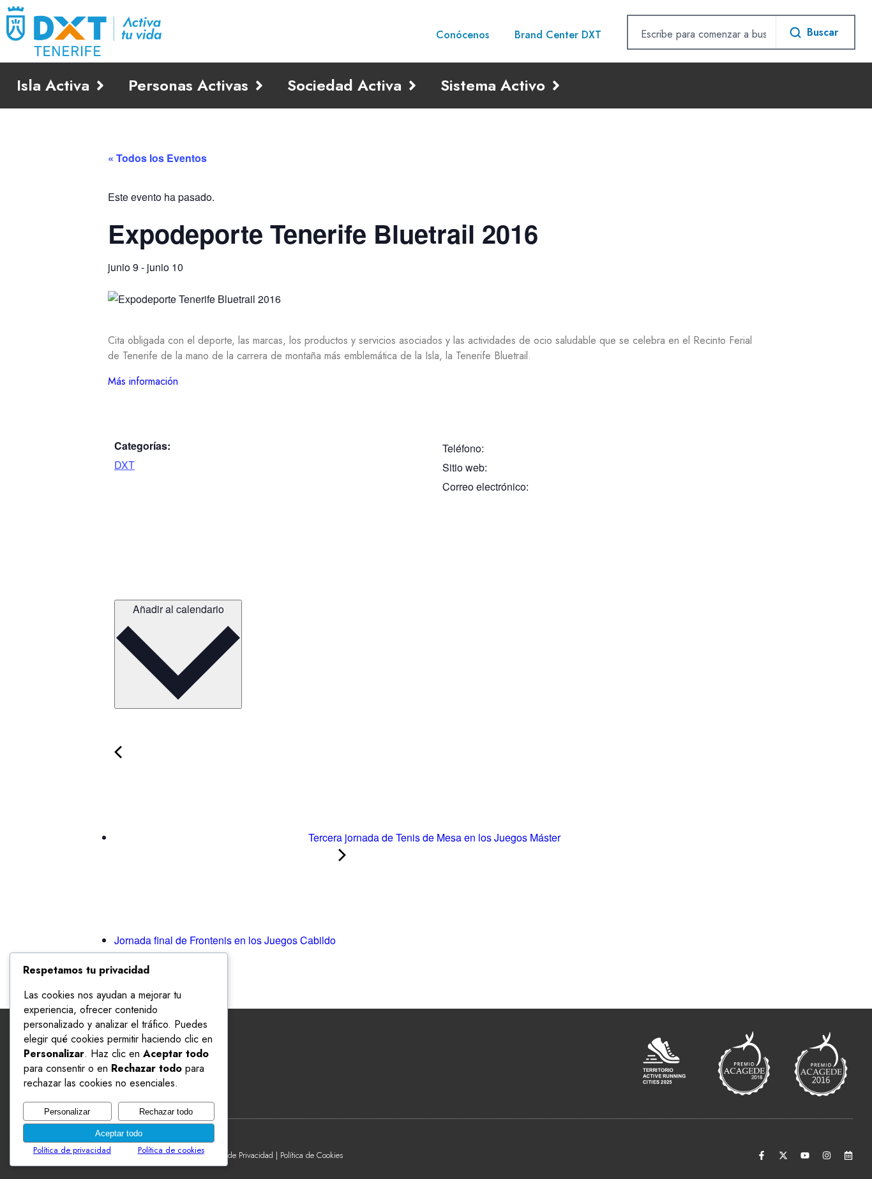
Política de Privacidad (237, 1155)
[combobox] (702, 34)
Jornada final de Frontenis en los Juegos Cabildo (226, 940)
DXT (124, 464)
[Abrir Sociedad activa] (412, 85)
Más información (143, 381)
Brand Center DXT (558, 34)
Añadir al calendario (178, 609)
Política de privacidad (72, 1150)
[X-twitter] (783, 1155)
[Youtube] (805, 1155)
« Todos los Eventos (157, 158)
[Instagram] (826, 1155)
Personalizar (67, 1111)
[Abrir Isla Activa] (100, 85)
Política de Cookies (311, 1155)
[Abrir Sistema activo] (556, 85)
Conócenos (462, 34)
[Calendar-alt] (848, 1155)
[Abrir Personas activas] (259, 85)
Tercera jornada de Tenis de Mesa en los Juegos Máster (433, 837)
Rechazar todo (166, 1111)
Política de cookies (171, 1150)
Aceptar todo (118, 1133)
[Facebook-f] (761, 1155)
